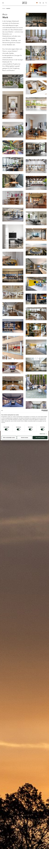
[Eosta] (36, 313)
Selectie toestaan (24, 437)
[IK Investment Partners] (36, 266)
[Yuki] (36, 284)
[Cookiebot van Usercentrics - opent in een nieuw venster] (42, 410)
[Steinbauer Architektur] (12, 236)
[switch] (18, 429)
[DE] (36, 2)
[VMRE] (12, 181)
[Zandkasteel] (36, 71)
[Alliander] (36, 386)
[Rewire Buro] (36, 53)
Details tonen (42, 433)
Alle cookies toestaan (40, 437)
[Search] (46, 3)
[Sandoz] (12, 130)
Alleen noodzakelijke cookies (9, 437)
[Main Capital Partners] (12, 105)
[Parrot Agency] (36, 126)
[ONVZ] (36, 347)
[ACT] (36, 234)
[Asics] (12, 347)
